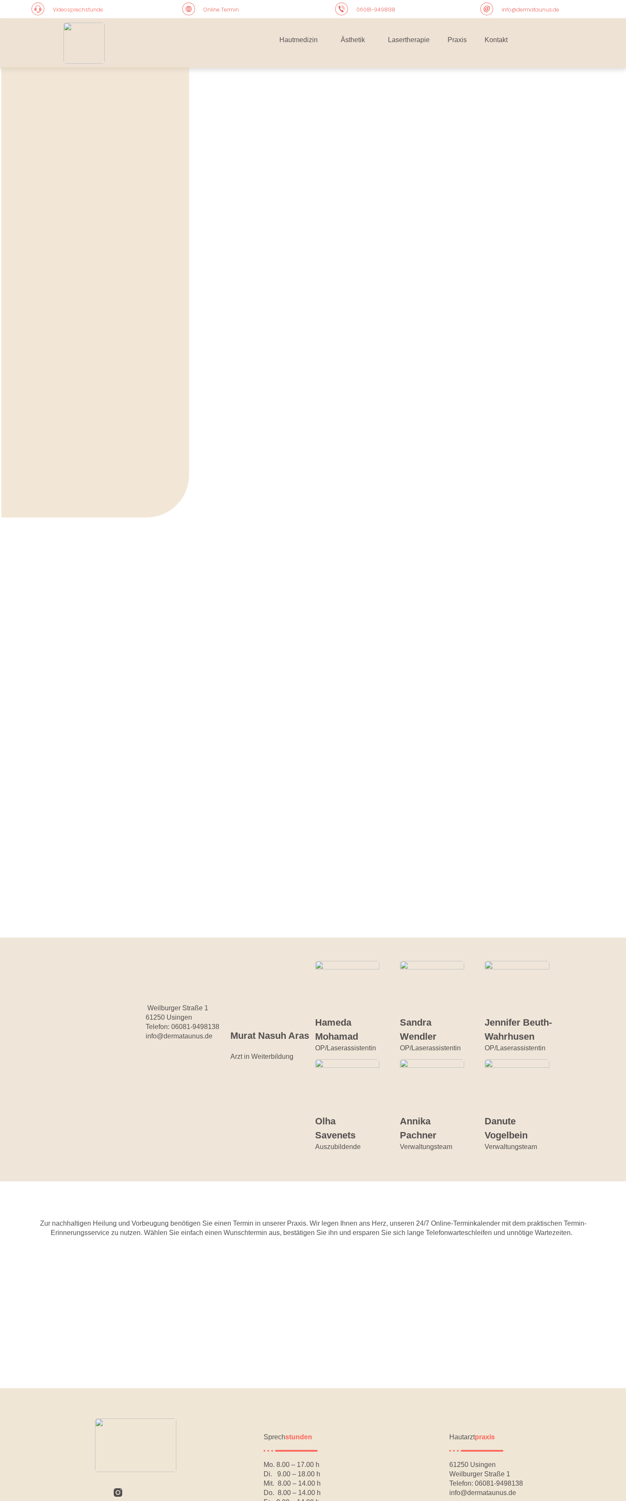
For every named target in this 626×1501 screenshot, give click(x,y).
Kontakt (496, 39)
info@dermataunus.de (530, 9)
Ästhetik (353, 39)
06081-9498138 (375, 9)
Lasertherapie (409, 39)
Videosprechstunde (78, 9)
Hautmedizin (298, 39)
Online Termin (221, 9)
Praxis (457, 39)
